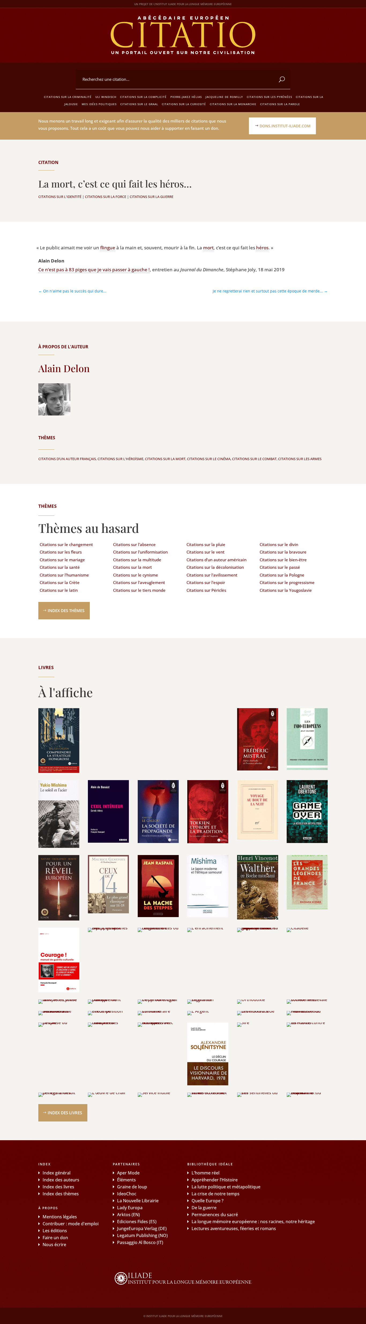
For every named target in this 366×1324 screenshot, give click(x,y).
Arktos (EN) (128, 1215)
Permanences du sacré (215, 1215)
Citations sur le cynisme (135, 575)
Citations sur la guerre (151, 196)
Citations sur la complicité (143, 97)
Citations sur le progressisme (287, 582)
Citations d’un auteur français (67, 458)
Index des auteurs (61, 1180)
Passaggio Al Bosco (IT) (140, 1242)
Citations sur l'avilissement (211, 575)
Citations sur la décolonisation (215, 567)
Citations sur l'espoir (205, 582)
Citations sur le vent (205, 552)
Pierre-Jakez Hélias (186, 97)
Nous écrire (54, 1244)
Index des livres (65, 1112)
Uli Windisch (105, 97)
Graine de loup (132, 1187)
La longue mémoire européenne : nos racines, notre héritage (253, 1221)
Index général (56, 1173)
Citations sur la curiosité (184, 104)
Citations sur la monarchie (233, 104)
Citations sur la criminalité (68, 97)
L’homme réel (205, 1173)
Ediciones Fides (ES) (136, 1221)
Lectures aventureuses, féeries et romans (234, 1228)
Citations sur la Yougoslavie (286, 590)
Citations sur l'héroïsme (120, 458)
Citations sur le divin (279, 544)
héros (262, 248)
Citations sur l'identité (59, 196)
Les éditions (55, 1231)
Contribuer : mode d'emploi (71, 1224)
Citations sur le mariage (62, 559)
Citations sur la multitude (137, 559)
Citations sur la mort (165, 458)
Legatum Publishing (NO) (142, 1235)
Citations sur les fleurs (61, 552)
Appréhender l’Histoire (215, 1180)
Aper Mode (128, 1173)
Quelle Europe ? (207, 1201)
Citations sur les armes (300, 458)
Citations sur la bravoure (283, 552)
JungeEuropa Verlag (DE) (142, 1228)
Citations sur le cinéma (208, 458)
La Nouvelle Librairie (138, 1201)
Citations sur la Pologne (282, 575)
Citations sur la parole (280, 104)
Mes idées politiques (99, 104)
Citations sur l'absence (134, 544)
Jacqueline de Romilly (224, 97)
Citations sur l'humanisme (64, 575)
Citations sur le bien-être (283, 559)
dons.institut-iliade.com (285, 125)
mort (208, 248)
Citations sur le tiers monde (139, 590)
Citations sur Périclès (206, 590)
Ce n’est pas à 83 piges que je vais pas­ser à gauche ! (94, 269)
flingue (107, 248)
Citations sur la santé (60, 567)
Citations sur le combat (254, 458)
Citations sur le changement (66, 544)
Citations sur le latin (59, 590)
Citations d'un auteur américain (216, 559)
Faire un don (55, 1238)
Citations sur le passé (280, 567)
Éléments (126, 1180)
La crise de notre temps (216, 1194)
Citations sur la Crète (60, 582)
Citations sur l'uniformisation (140, 552)
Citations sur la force (105, 196)
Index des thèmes (66, 610)
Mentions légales (60, 1217)
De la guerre (204, 1208)
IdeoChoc (126, 1194)
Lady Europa (130, 1208)
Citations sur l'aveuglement (139, 582)
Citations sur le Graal (139, 104)
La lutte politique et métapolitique (226, 1187)
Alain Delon (64, 368)
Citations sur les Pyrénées (269, 97)
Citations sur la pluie (205, 544)
